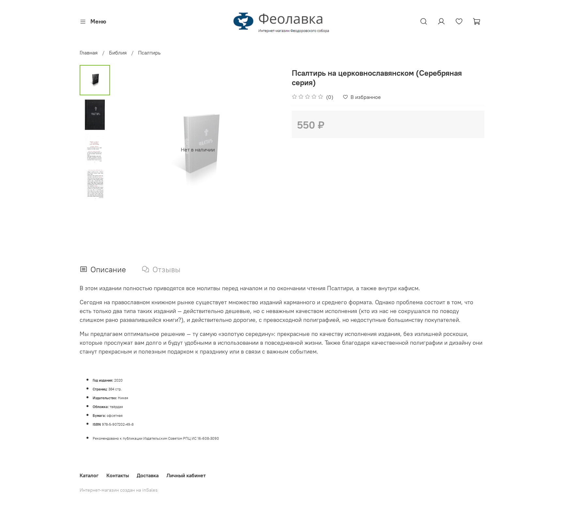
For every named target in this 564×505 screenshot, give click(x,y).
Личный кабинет (186, 475)
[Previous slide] (126, 149)
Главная (89, 52)
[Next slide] (269, 149)
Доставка (148, 475)
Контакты (117, 475)
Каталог (89, 475)
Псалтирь (149, 52)
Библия (118, 52)
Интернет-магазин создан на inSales (119, 490)
